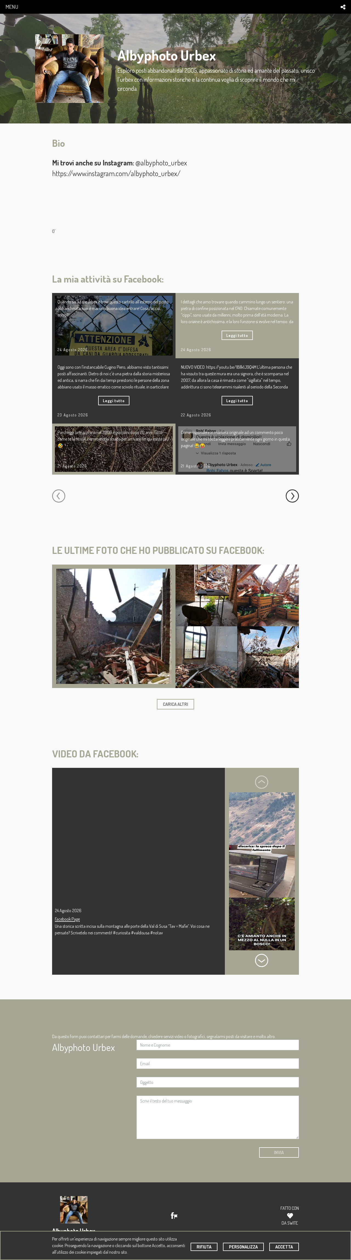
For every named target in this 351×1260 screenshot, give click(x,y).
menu (11, 6)
